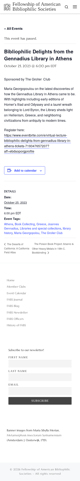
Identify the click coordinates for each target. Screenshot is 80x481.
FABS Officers (15, 319)
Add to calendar (25, 170)
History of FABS (16, 325)
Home (11, 280)
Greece (41, 224)
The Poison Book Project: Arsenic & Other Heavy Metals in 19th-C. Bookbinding (53, 248)
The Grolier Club (52, 233)
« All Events (13, 28)
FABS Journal (14, 299)
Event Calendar (16, 293)
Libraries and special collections (40, 228)
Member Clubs (16, 286)
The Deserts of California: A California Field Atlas (16, 248)
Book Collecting (25, 224)
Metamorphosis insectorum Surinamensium (34, 435)
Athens (8, 224)
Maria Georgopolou (26, 233)
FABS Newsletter (17, 312)
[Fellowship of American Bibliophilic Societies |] (7, 6)
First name (18, 357)
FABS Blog (13, 306)
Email (13, 384)
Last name (17, 371)
